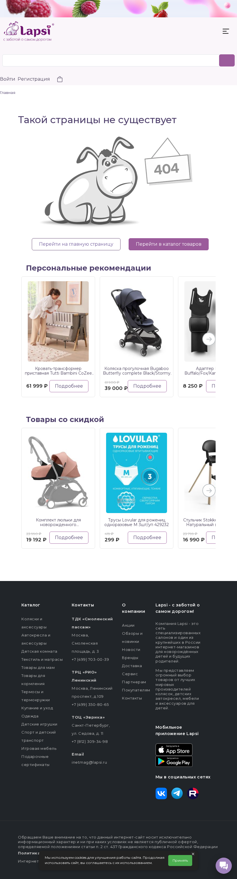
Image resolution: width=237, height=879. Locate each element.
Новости (131, 649)
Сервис (130, 673)
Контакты (132, 698)
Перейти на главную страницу (76, 244)
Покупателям (136, 690)
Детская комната (39, 651)
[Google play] (173, 760)
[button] (56, 80)
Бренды (130, 657)
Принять (180, 860)
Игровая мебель (38, 748)
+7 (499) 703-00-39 (90, 659)
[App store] (173, 749)
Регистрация (34, 79)
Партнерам (134, 682)
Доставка (132, 665)
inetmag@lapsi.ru (89, 762)
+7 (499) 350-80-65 (90, 704)
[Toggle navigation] (226, 31)
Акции (128, 625)
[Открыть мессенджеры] (224, 866)
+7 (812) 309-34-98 (90, 741)
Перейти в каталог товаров (168, 244)
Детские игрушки (39, 724)
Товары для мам (38, 667)
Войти (7, 79)
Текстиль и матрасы (42, 659)
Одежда (29, 716)
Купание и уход (37, 708)
